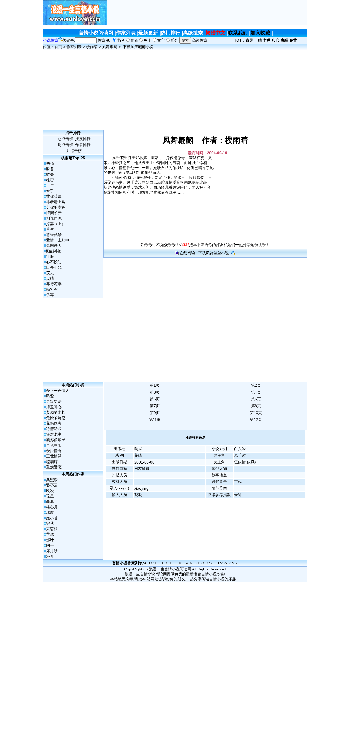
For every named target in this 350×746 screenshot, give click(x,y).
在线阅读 (187, 253)
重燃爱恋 (54, 467)
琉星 (50, 496)
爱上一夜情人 (57, 390)
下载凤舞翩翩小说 (138, 47)
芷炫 (50, 534)
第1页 (155, 385)
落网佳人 (54, 245)
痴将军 (52, 289)
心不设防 (54, 262)
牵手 (50, 191)
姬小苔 (52, 518)
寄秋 (50, 523)
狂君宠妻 (54, 434)
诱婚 (50, 163)
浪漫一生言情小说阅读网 (170, 569)
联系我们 (238, 33)
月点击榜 (74, 150)
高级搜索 (193, 33)
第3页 (155, 392)
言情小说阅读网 (96, 33)
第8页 (256, 406)
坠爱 (50, 396)
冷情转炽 (54, 429)
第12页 (256, 419)
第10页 (256, 412)
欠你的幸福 (55, 207)
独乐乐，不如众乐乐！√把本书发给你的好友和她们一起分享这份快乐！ (205, 245)
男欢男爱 (54, 401)
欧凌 (50, 490)
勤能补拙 (54, 251)
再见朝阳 (54, 445)
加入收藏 (260, 33)
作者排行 (83, 144)
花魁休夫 (54, 423)
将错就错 (54, 234)
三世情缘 (54, 456)
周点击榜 (65, 144)
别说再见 (54, 218)
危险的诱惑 (55, 418)
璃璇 (50, 512)
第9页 (155, 412)
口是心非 (54, 267)
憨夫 (50, 174)
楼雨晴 (92, 47)
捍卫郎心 (54, 407)
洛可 (50, 556)
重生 (50, 229)
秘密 (50, 180)
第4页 (256, 392)
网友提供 (142, 468)
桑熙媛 (52, 479)
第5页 (155, 399)
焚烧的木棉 (55, 412)
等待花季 (54, 284)
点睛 (50, 278)
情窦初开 (54, 213)
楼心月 (52, 507)
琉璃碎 (52, 461)
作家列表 (126, 33)
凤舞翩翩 (109, 47)
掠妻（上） (55, 224)
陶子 (50, 545)
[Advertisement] (207, 12)
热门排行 (170, 33)
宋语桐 (52, 529)
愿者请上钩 (55, 202)
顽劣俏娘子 (55, 440)
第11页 (155, 419)
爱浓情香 (54, 450)
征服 (50, 256)
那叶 (50, 540)
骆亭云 (52, 485)
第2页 (256, 385)
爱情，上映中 (57, 240)
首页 (58, 47)
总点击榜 (65, 138)
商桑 (50, 501)
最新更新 (148, 33)
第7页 (155, 406)
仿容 (50, 295)
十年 (50, 185)
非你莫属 (54, 196)
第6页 (256, 399)
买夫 (50, 273)
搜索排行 (83, 138)
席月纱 (52, 551)
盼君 (50, 169)
